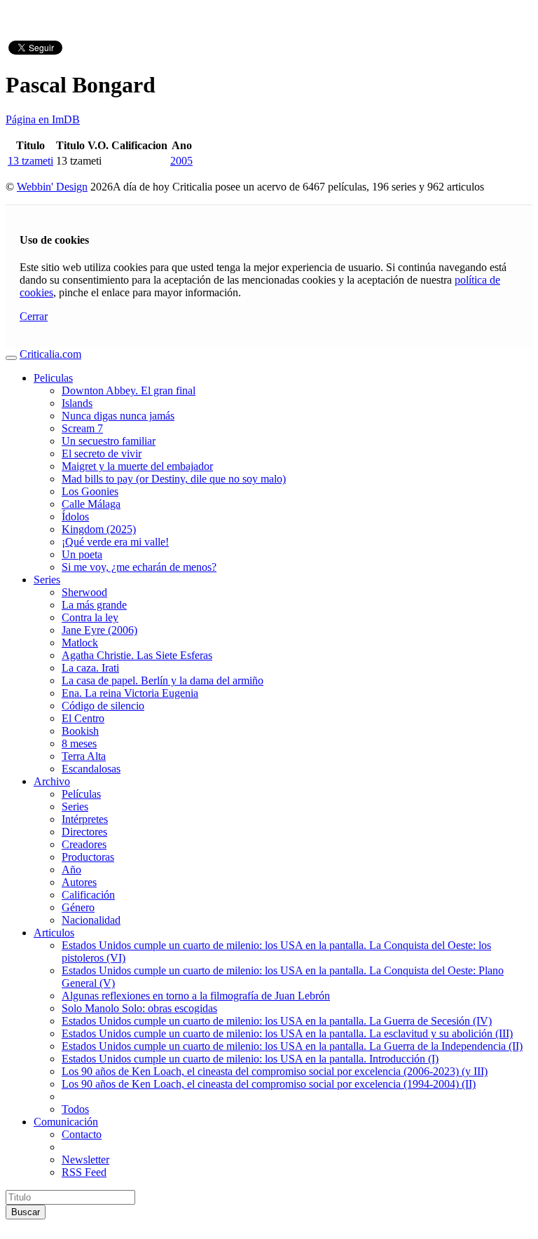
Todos (75, 1109)
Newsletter (85, 1159)
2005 (181, 161)
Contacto (82, 1134)
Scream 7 (82, 428)
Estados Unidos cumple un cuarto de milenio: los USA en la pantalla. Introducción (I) (250, 1059)
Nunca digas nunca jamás (118, 416)
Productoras (88, 857)
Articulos (54, 933)
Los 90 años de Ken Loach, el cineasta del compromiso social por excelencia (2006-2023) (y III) (275, 1071)
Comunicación (66, 1122)
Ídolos (75, 516)
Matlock (80, 643)
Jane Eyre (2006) (99, 630)
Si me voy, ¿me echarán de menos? (139, 567)
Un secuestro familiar (109, 441)
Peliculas (53, 378)
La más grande (94, 605)
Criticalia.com (50, 354)
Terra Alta (84, 756)
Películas (81, 794)
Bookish (80, 731)
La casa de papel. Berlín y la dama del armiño (162, 680)
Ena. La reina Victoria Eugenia (130, 693)
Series (47, 580)
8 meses (79, 743)
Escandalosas (91, 769)
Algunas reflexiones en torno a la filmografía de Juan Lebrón (196, 996)
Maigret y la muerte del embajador (137, 466)
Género (78, 907)
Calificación (88, 895)
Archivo (52, 781)
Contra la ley (90, 617)
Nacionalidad (91, 920)
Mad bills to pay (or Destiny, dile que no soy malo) (174, 479)
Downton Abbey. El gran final (128, 390)
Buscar (25, 1212)
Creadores (84, 844)
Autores (79, 882)
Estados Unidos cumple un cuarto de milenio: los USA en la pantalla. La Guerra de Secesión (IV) (277, 1021)
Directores (84, 832)
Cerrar (34, 316)
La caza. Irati (90, 668)
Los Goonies (90, 491)
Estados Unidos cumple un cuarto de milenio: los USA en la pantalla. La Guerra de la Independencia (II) (292, 1046)
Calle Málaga (91, 504)
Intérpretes (85, 819)
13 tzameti (30, 161)
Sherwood (84, 592)
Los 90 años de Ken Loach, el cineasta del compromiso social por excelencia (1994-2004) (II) (269, 1084)
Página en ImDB (43, 119)
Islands (77, 403)
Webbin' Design (52, 187)
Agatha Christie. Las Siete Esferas (137, 655)
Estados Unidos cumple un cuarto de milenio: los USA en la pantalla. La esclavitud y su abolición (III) (287, 1033)
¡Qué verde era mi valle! (115, 542)
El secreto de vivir (102, 453)
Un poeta (82, 554)
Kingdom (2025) (99, 529)
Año (71, 869)
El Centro (83, 718)
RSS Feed (84, 1172)
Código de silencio (103, 706)
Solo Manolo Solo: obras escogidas (139, 1008)
